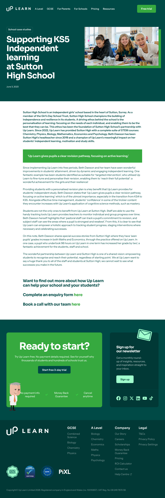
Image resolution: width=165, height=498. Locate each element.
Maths (94, 449)
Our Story (120, 433)
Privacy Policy (147, 439)
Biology (71, 442)
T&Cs (142, 433)
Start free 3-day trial (54, 369)
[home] (18, 9)
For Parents (63, 8)
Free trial (146, 8)
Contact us (121, 468)
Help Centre (122, 474)
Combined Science (73, 435)
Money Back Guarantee (122, 451)
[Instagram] (125, 398)
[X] (132, 398)
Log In (126, 8)
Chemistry (73, 447)
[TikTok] (151, 398)
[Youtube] (145, 398)
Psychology (98, 460)
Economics (97, 444)
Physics (71, 453)
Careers (119, 439)
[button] (39, 9)
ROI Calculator (123, 463)
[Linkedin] (138, 398)
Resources (109, 8)
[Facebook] (118, 398)
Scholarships (122, 444)
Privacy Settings (148, 444)
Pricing (119, 458)
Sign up (125, 379)
